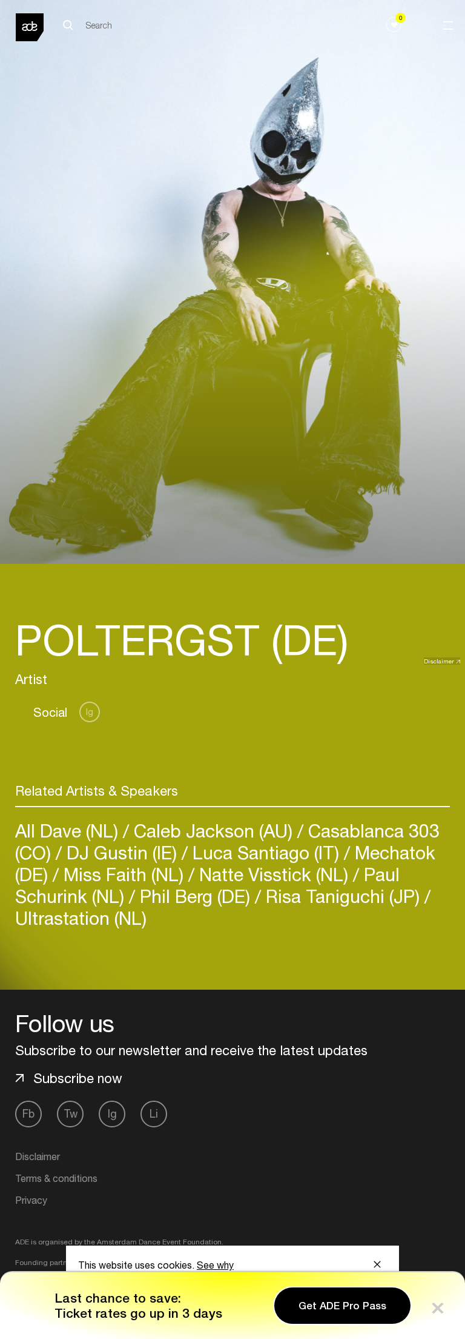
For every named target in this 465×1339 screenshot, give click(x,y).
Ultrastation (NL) (81, 917)
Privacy (31, 1200)
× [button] (437, 1305)
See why (215, 1265)
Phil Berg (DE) (195, 896)
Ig (89, 711)
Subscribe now (77, 1078)
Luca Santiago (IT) (266, 852)
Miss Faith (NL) (123, 874)
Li (154, 1113)
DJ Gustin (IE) (122, 852)
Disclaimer (439, 661)
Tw (71, 1113)
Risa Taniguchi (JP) (342, 896)
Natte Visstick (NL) (273, 874)
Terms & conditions (56, 1178)
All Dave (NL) (69, 830)
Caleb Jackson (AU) (213, 830)
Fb (28, 1113)
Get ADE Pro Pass (342, 1306)
